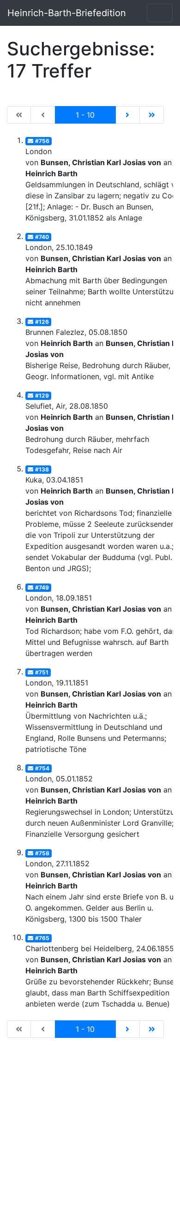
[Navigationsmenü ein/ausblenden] (160, 13)
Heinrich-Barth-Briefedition (66, 12)
